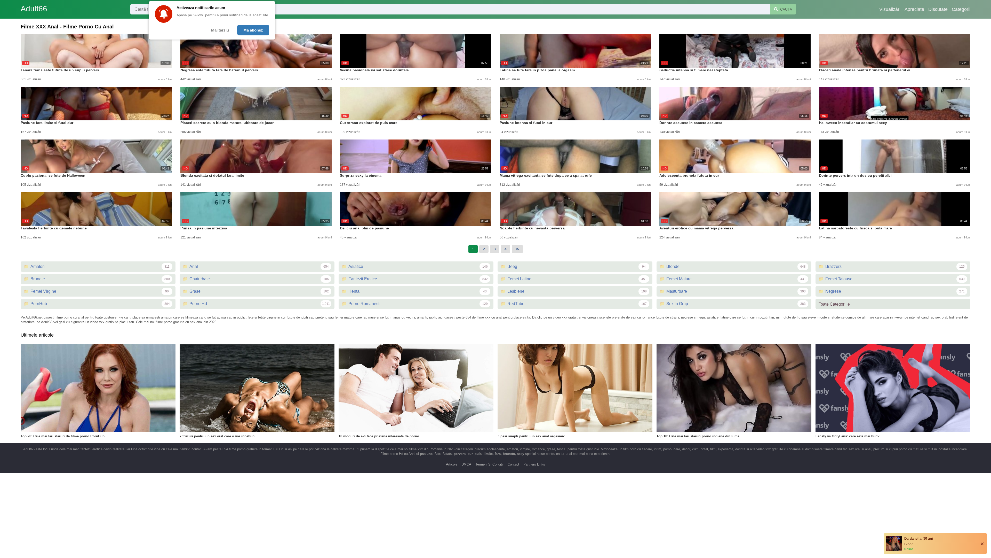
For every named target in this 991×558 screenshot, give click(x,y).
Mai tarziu (220, 30)
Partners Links (534, 464)
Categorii (961, 9)
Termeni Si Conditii (489, 464)
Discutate (938, 9)
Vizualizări (889, 9)
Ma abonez (253, 30)
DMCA (466, 464)
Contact (513, 464)
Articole (451, 464)
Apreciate (914, 9)
